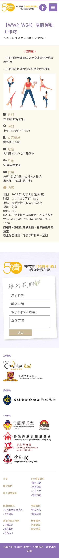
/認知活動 (36, 495)
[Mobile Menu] (53, 7)
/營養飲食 (36, 487)
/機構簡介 (36, 513)
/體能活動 (36, 482)
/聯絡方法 (36, 509)
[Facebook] (43, 7)
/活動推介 (8, 533)
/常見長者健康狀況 (13, 509)
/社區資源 (8, 513)
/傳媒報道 (8, 529)
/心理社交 (36, 491)
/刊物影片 (8, 524)
